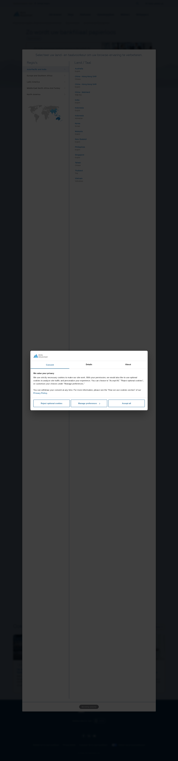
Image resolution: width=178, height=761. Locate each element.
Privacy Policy (40, 393)
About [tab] (128, 364)
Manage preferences (87, 403)
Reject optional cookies (51, 403)
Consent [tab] (50, 365)
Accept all (126, 403)
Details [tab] (89, 364)
